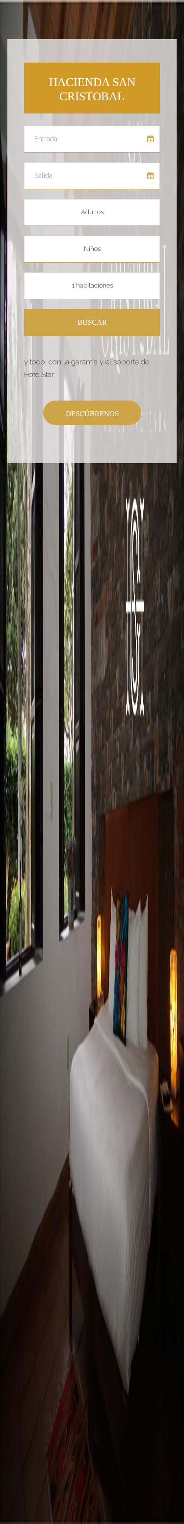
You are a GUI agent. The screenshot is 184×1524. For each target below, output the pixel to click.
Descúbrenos (92, 414)
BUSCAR (92, 322)
